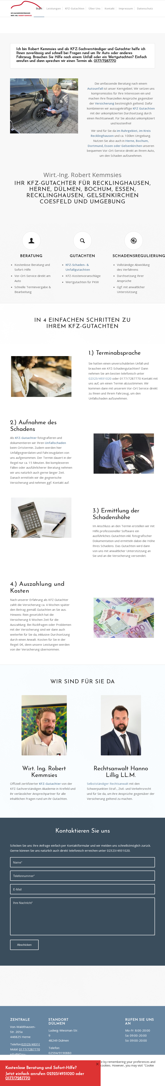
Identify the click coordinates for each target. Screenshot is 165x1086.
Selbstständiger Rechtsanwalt (107, 784)
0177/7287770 (105, 61)
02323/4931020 (100, 378)
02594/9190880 (59, 1053)
